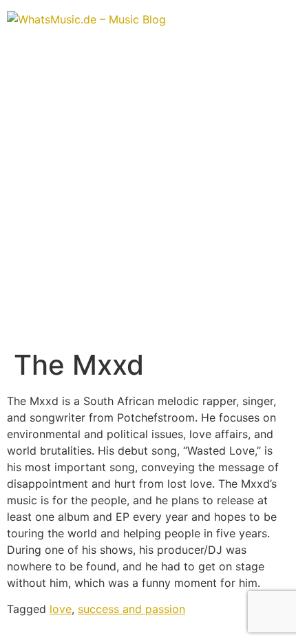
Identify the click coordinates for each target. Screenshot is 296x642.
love (61, 609)
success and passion (131, 609)
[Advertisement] (148, 193)
